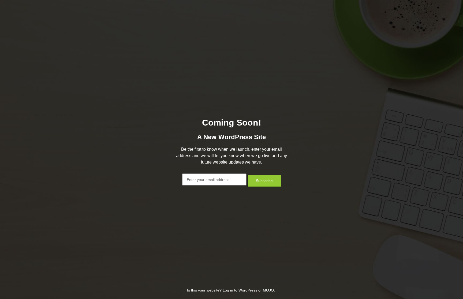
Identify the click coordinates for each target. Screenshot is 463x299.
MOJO (268, 290)
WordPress (247, 290)
